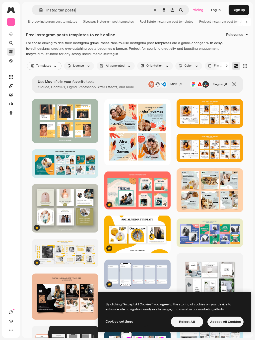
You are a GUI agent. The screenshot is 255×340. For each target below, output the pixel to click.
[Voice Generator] (11, 113)
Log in (216, 10)
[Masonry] (236, 66)
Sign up (239, 10)
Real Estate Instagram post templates (166, 22)
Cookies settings (119, 321)
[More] (11, 330)
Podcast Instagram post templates (223, 22)
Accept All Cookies (225, 322)
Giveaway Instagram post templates (108, 22)
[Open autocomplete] (39, 10)
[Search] (11, 43)
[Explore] (11, 61)
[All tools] (11, 77)
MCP (173, 84)
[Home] (11, 34)
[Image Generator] (11, 95)
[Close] (234, 84)
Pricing (197, 10)
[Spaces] (11, 86)
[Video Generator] (11, 104)
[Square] (245, 66)
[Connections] (11, 312)
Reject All (187, 322)
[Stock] (11, 52)
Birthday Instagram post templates (52, 22)
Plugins (217, 84)
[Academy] (11, 321)
